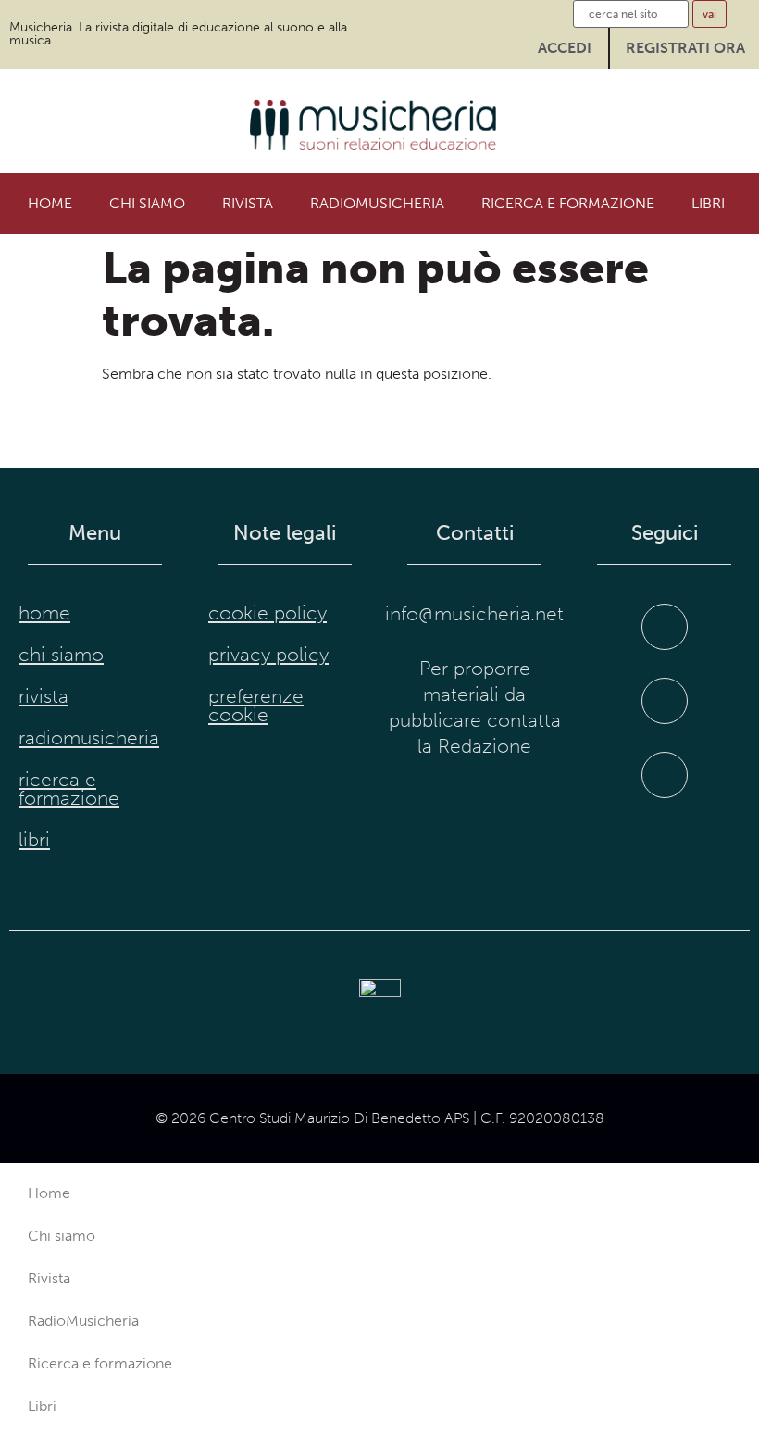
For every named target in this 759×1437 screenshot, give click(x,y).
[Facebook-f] (664, 627)
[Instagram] (664, 701)
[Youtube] (664, 775)
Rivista (247, 203)
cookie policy (267, 613)
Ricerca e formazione (567, 203)
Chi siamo (147, 203)
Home (50, 203)
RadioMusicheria (377, 203)
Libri (708, 203)
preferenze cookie (256, 705)
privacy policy (268, 654)
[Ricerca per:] (631, 14)
